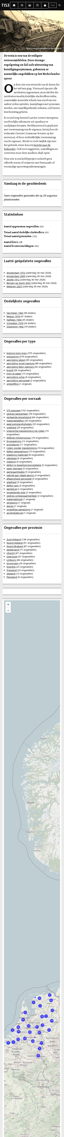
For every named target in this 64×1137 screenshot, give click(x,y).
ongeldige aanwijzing (18, 509)
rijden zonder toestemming (22, 448)
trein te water (14, 373)
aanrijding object (16, 360)
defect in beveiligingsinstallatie (24, 465)
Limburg (11, 560)
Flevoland (12, 577)
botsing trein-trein (17, 353)
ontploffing (13, 383)
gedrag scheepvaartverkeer (22, 495)
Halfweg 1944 (14, 319)
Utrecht (11, 553)
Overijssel (12, 556)
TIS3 (5, 5)
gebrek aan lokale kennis (20, 475)
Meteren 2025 (14, 286)
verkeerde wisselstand (19, 417)
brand (10, 370)
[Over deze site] (37, 5)
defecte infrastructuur (19, 437)
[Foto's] (30, 5)
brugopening (14, 441)
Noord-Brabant (15, 546)
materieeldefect (15, 420)
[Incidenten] (22, 5)
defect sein (13, 485)
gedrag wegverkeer (17, 413)
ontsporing (13, 356)
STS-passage (14, 410)
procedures (13, 444)
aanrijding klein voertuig (20, 366)
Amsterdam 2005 (16, 276)
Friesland (12, 570)
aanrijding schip (16, 377)
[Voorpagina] (14, 5)
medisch (11, 461)
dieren (10, 506)
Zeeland (11, 573)
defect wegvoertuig (17, 451)
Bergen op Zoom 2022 (19, 283)
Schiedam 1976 (15, 323)
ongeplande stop (16, 492)
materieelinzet (14, 499)
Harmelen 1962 (15, 313)
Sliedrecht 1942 (15, 326)
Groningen (12, 563)
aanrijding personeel (18, 380)
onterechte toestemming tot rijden (26, 430)
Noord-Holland (15, 542)
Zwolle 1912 (13, 279)
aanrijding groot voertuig (20, 363)
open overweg (14, 468)
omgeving (12, 502)
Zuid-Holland (14, 539)
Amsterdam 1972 (16, 272)
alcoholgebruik (15, 512)
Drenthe (11, 566)
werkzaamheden (16, 471)
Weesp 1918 (13, 316)
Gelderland (13, 549)
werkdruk (12, 489)
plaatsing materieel (17, 454)
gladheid (11, 482)
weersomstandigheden (19, 424)
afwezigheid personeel (19, 478)
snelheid (11, 427)
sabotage (12, 458)
